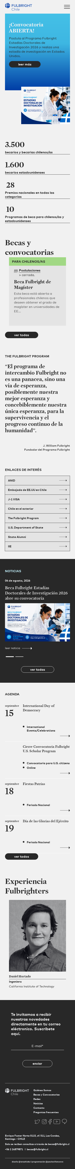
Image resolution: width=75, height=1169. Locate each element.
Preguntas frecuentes (46, 1112)
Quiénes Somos (42, 1090)
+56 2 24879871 (14, 1149)
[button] (10, 130)
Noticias (38, 1103)
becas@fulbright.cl (37, 1149)
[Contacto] (64, 1121)
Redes (36, 1099)
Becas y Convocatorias (46, 1094)
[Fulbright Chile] (18, 6)
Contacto (38, 1107)
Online (31, 768)
